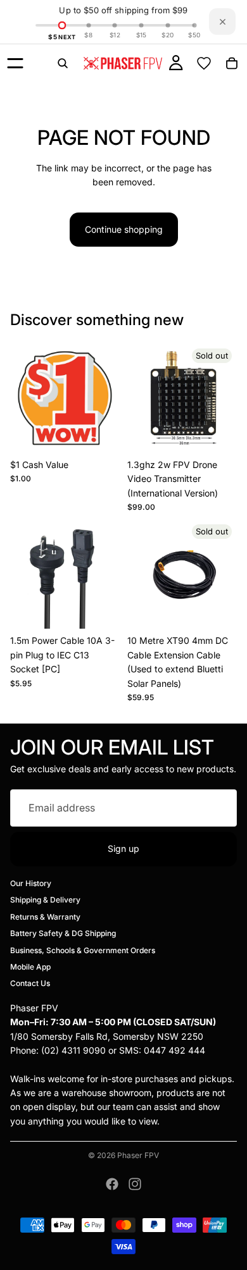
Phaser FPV (138, 1155)
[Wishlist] (204, 63)
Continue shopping (124, 229)
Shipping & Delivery (45, 899)
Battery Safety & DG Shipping (63, 933)
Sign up (123, 848)
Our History (30, 883)
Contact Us (30, 983)
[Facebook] (112, 1184)
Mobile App (30, 966)
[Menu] (15, 63)
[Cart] (232, 63)
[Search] (63, 63)
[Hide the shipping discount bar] (222, 21)
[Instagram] (134, 1184)
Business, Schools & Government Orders (82, 949)
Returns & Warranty (45, 916)
